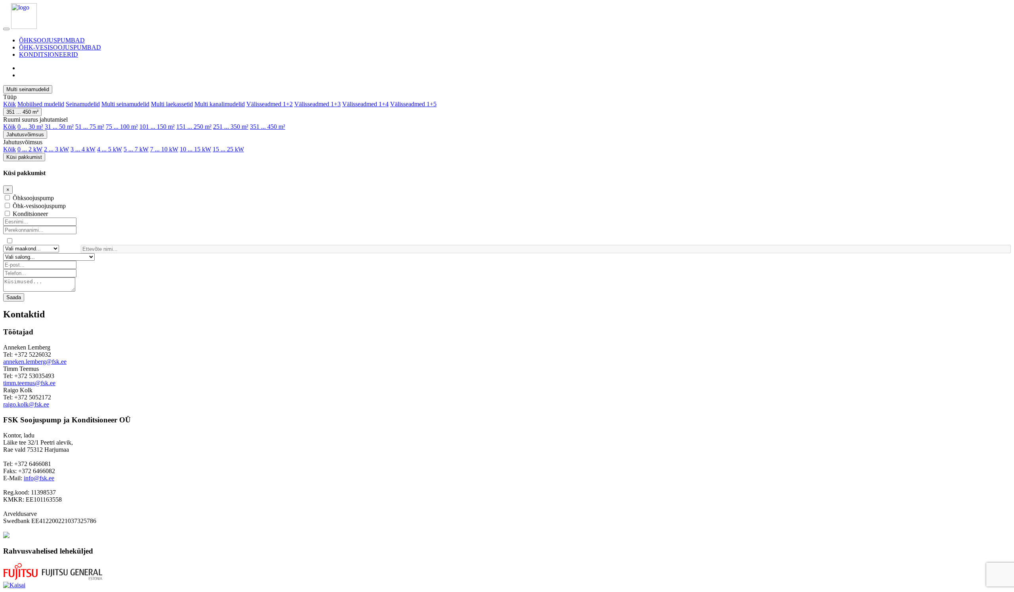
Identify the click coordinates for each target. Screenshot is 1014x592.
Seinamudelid (83, 104)
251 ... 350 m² (230, 126)
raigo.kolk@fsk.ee (26, 404)
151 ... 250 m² (194, 126)
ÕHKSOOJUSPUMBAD (52, 40)
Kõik (9, 104)
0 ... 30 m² (30, 126)
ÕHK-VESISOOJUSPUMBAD (60, 47)
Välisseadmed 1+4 (365, 104)
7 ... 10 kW (164, 149)
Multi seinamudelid (27, 89)
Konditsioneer (30, 213)
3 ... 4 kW (83, 149)
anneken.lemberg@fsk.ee (35, 361)
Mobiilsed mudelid (40, 104)
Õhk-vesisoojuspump (39, 205)
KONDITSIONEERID (48, 54)
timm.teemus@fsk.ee (29, 383)
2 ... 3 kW (56, 149)
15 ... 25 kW (228, 149)
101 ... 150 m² (157, 126)
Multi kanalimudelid (219, 104)
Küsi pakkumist (24, 157)
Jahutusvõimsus (25, 134)
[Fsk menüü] (6, 29)
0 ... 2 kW (29, 149)
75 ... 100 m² (122, 126)
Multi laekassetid (172, 104)
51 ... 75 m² (89, 126)
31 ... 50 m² (59, 126)
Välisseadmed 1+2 (269, 104)
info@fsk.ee (39, 478)
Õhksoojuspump (33, 198)
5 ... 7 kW (136, 149)
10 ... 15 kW (195, 149)
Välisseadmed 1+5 (413, 104)
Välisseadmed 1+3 (317, 104)
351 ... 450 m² (22, 112)
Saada (13, 297)
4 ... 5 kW (109, 149)
